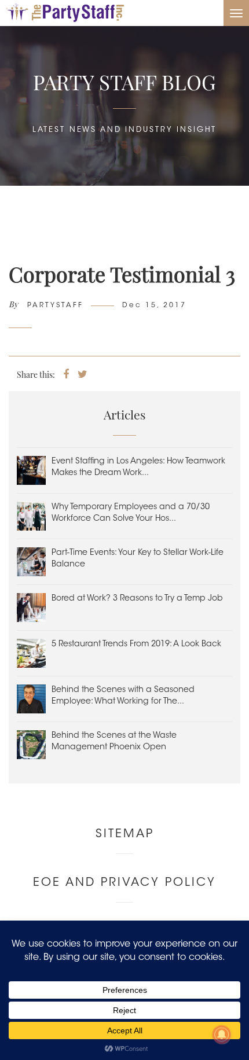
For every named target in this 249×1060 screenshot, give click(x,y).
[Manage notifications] (222, 1034)
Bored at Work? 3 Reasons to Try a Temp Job (137, 599)
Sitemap (125, 834)
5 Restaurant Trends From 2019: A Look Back (136, 645)
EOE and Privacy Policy (124, 883)
